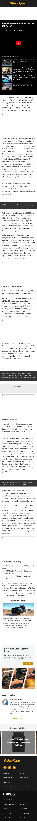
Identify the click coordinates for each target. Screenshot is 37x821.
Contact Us (23, 773)
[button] (18, 43)
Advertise (6, 782)
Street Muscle (24, 818)
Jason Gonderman (8, 630)
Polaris (4, 105)
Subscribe (28, 663)
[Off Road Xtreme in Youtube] (14, 767)
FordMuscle (7, 813)
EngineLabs (24, 809)
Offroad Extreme (9, 818)
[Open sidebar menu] (3, 3)
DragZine (6, 809)
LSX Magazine (24, 813)
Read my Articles (17, 718)
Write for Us (24, 778)
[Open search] (33, 3)
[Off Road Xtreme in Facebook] (9, 767)
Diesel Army (23, 804)
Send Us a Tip (7, 778)
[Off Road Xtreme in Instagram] (5, 767)
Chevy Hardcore (8, 804)
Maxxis (16, 523)
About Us (6, 773)
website (30, 593)
